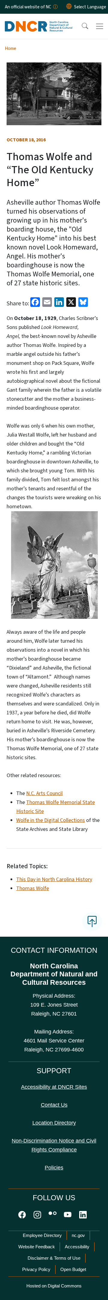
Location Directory (54, 1123)
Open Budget (73, 1269)
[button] (81, 26)
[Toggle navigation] (99, 26)
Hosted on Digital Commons (54, 1285)
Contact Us (54, 1105)
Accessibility (77, 1246)
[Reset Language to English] (69, 6)
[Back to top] (92, 921)
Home (10, 48)
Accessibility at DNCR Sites (54, 1087)
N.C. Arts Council (44, 793)
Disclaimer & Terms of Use (54, 1258)
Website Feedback (36, 1246)
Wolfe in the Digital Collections (50, 820)
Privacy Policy (36, 1269)
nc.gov (78, 1235)
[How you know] (55, 6)
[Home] (38, 20)
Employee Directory (42, 1235)
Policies (54, 1168)
